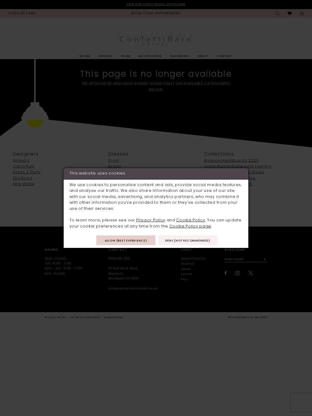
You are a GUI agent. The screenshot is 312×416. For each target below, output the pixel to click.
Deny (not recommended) (187, 240)
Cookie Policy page (190, 226)
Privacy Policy (150, 220)
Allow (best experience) (126, 240)
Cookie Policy (190, 220)
